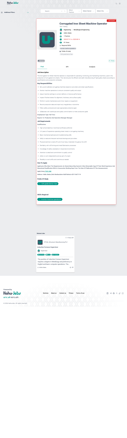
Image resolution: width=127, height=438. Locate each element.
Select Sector (87, 11)
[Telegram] (110, 293)
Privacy (71, 293)
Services (45, 293)
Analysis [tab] (92, 67)
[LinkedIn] (107, 293)
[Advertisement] (15, 19)
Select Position (71, 11)
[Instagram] (123, 293)
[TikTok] (119, 293)
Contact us (62, 293)
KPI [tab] (67, 67)
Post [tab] (42, 67)
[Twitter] (116, 293)
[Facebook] (114, 293)
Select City (100, 11)
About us (54, 293)
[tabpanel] (76, 136)
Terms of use (80, 293)
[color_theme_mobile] (116, 3)
